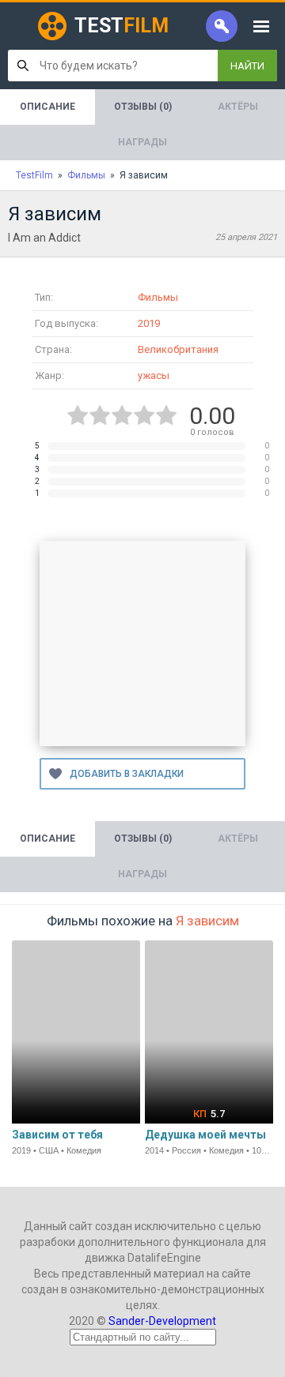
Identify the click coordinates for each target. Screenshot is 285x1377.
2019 (149, 323)
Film (121, 25)
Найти (247, 66)
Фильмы (158, 297)
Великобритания (178, 349)
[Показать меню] (261, 26)
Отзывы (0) (143, 106)
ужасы (153, 375)
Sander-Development (162, 1321)
